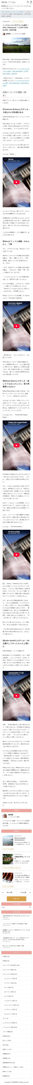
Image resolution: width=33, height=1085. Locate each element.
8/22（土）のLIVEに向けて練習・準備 (13, 945)
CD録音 (5, 956)
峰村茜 (8, 34)
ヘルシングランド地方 (10, 1005)
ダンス (4, 1018)
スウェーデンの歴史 (8, 969)
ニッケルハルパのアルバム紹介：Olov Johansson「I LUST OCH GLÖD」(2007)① (16, 71)
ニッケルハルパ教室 (8, 1027)
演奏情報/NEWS (7, 1062)
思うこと (5, 1040)
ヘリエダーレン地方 (9, 1000)
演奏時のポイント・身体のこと (11, 1067)
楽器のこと (6, 1049)
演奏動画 (5, 1053)
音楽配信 (5, 1076)
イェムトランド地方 (9, 978)
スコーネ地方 (7, 987)
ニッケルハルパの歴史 (9, 1022)
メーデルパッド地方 (9, 1009)
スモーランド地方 (9, 991)
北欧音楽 (5, 1036)
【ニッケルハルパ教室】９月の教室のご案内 (15, 923)
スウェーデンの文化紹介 (9, 965)
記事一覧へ (16, 898)
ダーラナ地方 (7, 996)
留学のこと (6, 1071)
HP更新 (5, 961)
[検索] (30, 907)
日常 (4, 1045)
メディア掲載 (6, 1031)
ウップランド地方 (9, 983)
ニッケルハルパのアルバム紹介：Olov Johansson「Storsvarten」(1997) (16, 83)
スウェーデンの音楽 (17, 21)
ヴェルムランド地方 (9, 1014)
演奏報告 (5, 1058)
